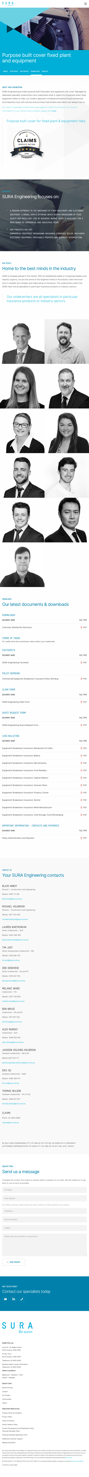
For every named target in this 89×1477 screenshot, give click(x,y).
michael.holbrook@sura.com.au (15, 919)
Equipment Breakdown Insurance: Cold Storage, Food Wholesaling (32, 814)
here (54, 110)
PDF (85, 627)
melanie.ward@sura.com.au (13, 1001)
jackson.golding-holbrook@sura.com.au (18, 1062)
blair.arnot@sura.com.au (12, 899)
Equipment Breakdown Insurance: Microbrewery (24, 763)
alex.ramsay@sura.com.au (12, 1042)
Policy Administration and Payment (18, 838)
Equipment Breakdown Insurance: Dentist (21, 800)
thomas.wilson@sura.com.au (13, 1103)
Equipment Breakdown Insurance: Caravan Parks (24, 785)
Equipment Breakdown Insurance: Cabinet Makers (25, 777)
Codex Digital (13, 1465)
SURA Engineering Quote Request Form (20, 725)
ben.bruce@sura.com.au (12, 1022)
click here (69, 1457)
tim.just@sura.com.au (11, 960)
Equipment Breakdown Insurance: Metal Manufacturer (27, 807)
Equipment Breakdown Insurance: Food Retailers (24, 770)
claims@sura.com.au (10, 1122)
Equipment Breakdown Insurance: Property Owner (25, 792)
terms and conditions (77, 1461)
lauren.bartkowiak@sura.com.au (15, 940)
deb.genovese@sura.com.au (13, 980)
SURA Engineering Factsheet (15, 662)
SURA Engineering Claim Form (16, 701)
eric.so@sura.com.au (10, 1083)
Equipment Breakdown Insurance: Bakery (21, 755)
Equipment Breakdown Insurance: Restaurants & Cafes (27, 748)
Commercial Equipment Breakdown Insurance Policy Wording (30, 678)
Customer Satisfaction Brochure (17, 627)
